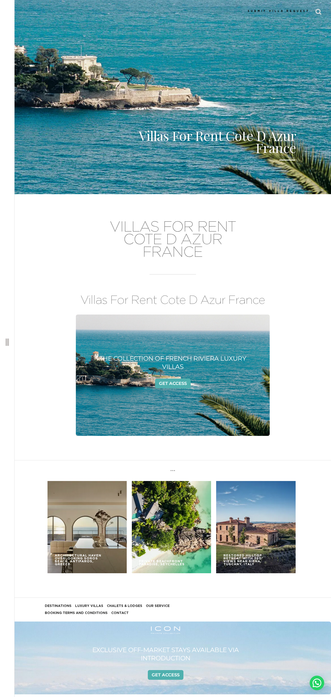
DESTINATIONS (58, 606)
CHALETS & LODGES (124, 606)
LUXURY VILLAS (89, 606)
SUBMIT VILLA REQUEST (279, 11)
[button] (317, 683)
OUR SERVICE (158, 606)
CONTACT (120, 613)
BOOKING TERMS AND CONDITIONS (76, 613)
